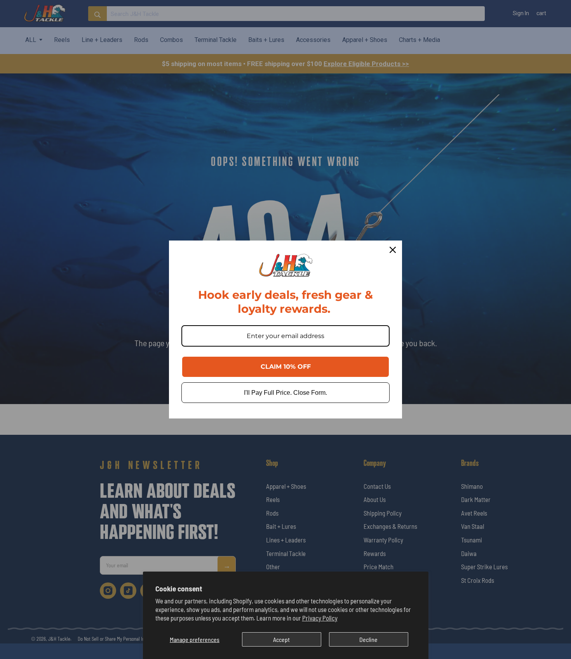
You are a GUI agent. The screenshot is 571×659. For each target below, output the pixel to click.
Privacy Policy (320, 618)
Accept (281, 639)
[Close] (392, 250)
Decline (368, 639)
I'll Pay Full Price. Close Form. (285, 392)
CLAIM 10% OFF (286, 366)
